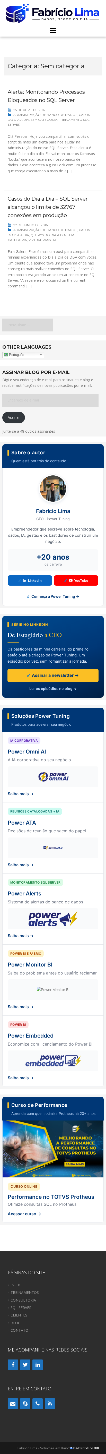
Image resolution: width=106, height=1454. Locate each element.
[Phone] (37, 1403)
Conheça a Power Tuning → (55, 596)
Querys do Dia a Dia (48, 235)
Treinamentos (25, 1292)
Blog (16, 1322)
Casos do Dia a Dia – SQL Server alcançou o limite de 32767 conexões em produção (48, 207)
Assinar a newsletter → (55, 675)
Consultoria (23, 1300)
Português (16, 354)
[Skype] (25, 1403)
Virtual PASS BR (42, 240)
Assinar (14, 417)
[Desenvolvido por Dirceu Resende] (85, 1449)
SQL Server (21, 1307)
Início (16, 1284)
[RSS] (50, 1403)
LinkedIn (35, 580)
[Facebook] (13, 1364)
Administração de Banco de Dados (45, 115)
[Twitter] (25, 1364)
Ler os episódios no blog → (53, 688)
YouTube (81, 580)
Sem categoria (44, 120)
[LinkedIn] (37, 1364)
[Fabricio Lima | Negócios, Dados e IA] (53, 12)
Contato (19, 1330)
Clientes (19, 1315)
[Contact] (13, 1403)
